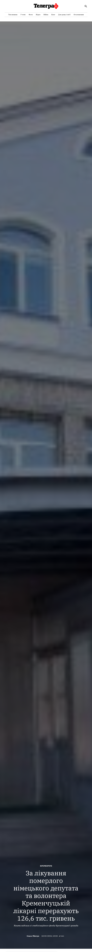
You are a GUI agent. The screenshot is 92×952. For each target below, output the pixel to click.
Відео (38, 15)
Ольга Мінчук (33, 936)
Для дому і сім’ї (64, 15)
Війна (46, 15)
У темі (23, 15)
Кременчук (46, 866)
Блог (53, 15)
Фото (31, 15)
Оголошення (79, 15)
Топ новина (12, 15)
